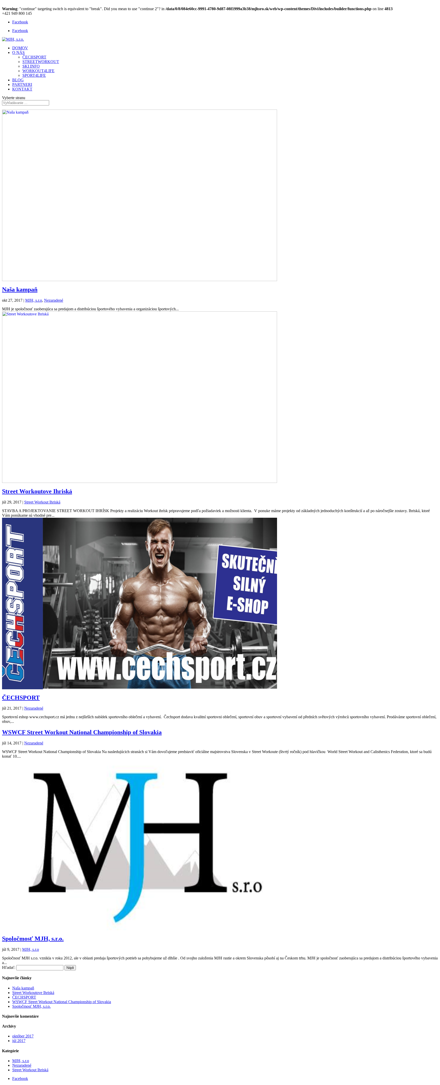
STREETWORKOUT (40, 61)
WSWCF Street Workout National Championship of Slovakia (82, 732)
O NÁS (18, 52)
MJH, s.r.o (33, 300)
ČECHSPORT (34, 57)
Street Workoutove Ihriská (37, 491)
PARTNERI (22, 84)
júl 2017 (18, 1040)
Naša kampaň (19, 289)
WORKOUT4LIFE (38, 71)
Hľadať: (8, 967)
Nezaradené (53, 300)
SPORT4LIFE (34, 75)
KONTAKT (22, 89)
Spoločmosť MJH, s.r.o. (33, 938)
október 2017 (23, 1036)
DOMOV (20, 48)
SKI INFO (31, 66)
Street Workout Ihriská (42, 502)
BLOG (18, 80)
